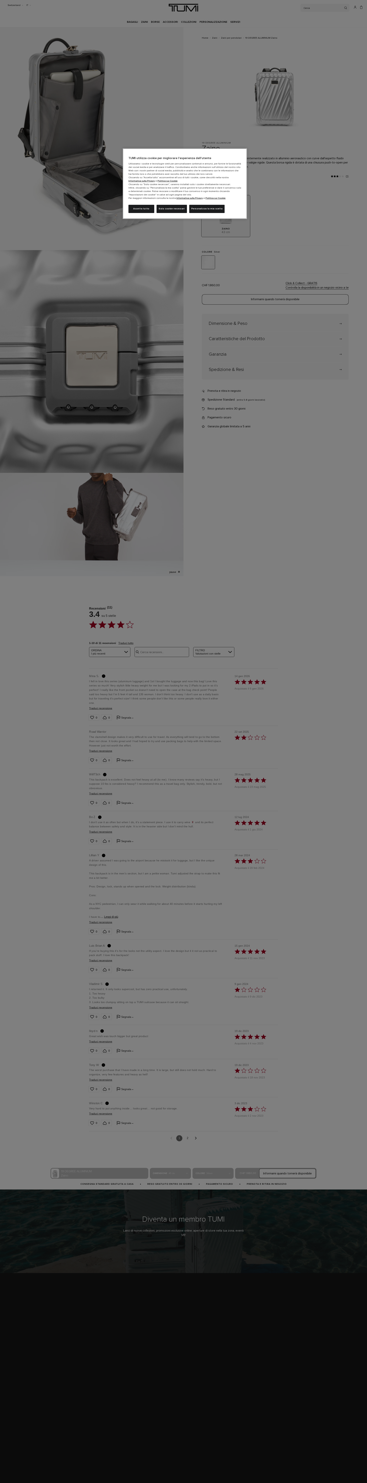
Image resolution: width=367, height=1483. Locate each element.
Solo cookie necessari (172, 209)
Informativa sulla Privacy (141, 181)
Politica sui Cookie (168, 181)
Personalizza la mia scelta (207, 209)
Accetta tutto (141, 209)
